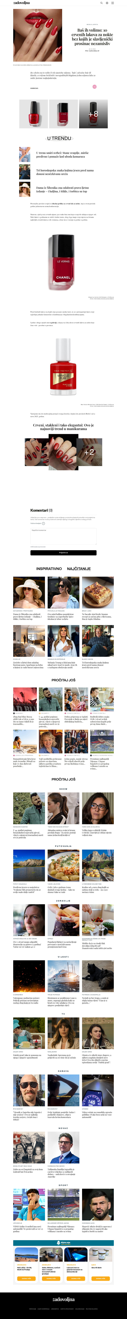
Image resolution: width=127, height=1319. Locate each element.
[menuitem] (107, 3)
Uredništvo (55, 1309)
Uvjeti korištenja (44, 1309)
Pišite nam (32, 1309)
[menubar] (107, 3)
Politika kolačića (92, 1309)
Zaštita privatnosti (67, 1309)
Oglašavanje (79, 1309)
